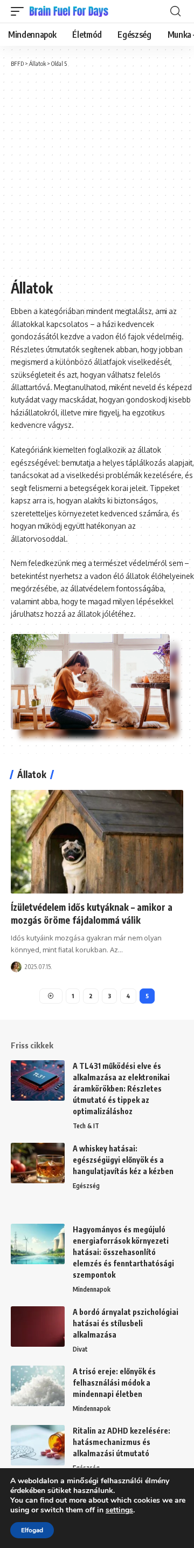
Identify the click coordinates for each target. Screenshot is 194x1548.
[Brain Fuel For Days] (69, 11)
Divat (80, 1349)
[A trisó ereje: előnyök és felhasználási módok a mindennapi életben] (38, 1386)
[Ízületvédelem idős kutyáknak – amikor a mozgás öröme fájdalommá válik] (97, 842)
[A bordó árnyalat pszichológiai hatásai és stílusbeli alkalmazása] (38, 1326)
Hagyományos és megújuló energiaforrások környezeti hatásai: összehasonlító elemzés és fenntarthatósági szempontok (123, 1252)
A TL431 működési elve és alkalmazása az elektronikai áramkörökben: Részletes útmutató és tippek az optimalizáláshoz (121, 1088)
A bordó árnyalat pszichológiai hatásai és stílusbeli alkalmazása (125, 1323)
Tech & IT (86, 1126)
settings (119, 1510)
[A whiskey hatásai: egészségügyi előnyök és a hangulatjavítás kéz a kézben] (38, 1163)
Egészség (86, 1186)
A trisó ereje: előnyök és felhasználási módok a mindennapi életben (114, 1383)
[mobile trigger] (20, 11)
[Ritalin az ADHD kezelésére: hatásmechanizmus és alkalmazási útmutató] (38, 1445)
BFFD (17, 63)
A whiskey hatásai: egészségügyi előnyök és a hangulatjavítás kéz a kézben (123, 1160)
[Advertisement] (97, 174)
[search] (175, 11)
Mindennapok (91, 1289)
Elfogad (32, 1530)
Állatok (37, 63)
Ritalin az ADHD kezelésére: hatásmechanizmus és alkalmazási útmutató (121, 1442)
